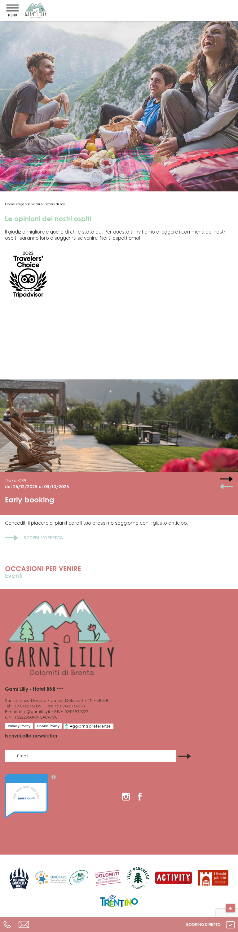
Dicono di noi (54, 204)
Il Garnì (34, 204)
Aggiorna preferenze (90, 726)
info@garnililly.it (34, 711)
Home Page (14, 204)
